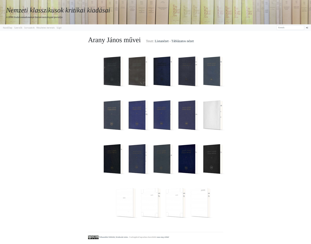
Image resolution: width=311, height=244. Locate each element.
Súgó (59, 27)
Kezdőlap (7, 27)
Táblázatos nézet (182, 41)
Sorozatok (29, 27)
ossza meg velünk (163, 237)
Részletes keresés (45, 27)
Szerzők (18, 27)
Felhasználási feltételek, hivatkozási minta (113, 237)
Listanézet (162, 41)
